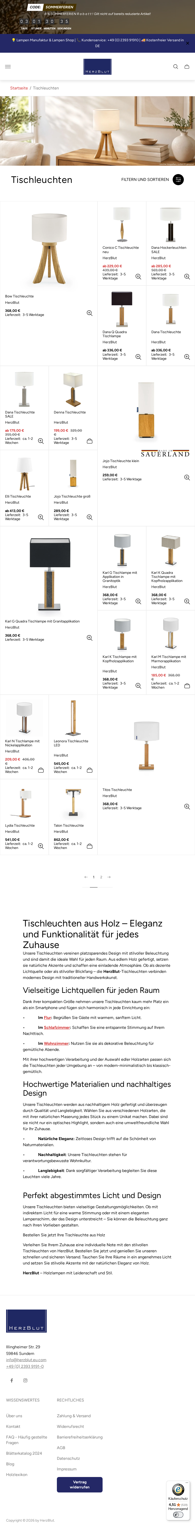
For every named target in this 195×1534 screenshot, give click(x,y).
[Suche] (175, 66)
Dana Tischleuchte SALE (20, 414)
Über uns (14, 1415)
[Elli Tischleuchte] (24, 473)
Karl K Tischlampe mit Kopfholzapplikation (120, 659)
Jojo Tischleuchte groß (72, 497)
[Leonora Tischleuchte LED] (73, 718)
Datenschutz (68, 1458)
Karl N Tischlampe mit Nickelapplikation (22, 743)
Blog (10, 1464)
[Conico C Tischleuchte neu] (122, 224)
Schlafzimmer (57, 1027)
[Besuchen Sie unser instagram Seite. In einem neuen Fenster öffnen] (25, 1380)
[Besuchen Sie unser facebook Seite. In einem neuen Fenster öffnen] (11, 1380)
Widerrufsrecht (70, 1426)
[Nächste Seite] (109, 881)
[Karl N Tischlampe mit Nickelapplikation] (24, 718)
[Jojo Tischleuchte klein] (146, 414)
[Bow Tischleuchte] (48, 249)
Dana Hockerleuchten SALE (168, 250)
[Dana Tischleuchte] (170, 309)
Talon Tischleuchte (69, 826)
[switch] (178, 1515)
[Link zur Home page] (26, 1322)
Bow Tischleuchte (19, 296)
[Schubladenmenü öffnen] (7, 66)
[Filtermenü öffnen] (178, 179)
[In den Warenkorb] (89, 441)
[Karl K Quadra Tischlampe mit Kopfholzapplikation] (170, 549)
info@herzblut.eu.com (26, 1359)
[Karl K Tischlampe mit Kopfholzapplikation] (122, 633)
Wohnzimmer (56, 1043)
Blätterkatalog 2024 (24, 1453)
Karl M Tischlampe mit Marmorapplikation (168, 659)
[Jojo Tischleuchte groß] (73, 473)
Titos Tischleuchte (117, 790)
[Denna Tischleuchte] (73, 389)
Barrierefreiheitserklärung (80, 1437)
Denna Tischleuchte (70, 412)
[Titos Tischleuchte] (146, 742)
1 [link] (93, 877)
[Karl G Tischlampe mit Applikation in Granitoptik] (122, 549)
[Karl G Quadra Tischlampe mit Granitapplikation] (48, 574)
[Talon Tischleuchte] (73, 802)
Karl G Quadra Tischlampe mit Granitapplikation (42, 621)
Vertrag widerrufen (80, 1485)
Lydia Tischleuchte (20, 826)
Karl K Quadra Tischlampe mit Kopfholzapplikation (167, 577)
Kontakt (13, 1426)
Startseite (19, 88)
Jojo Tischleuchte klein (121, 461)
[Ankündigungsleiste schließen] (187, 43)
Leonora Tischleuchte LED (71, 743)
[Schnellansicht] (89, 313)
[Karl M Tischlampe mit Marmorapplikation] (170, 633)
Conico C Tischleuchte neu (121, 250)
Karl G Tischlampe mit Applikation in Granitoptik (120, 577)
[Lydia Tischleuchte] (24, 802)
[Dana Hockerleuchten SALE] (170, 224)
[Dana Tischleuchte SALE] (24, 389)
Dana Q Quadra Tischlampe (115, 334)
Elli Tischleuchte (18, 497)
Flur (47, 1017)
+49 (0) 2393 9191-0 (25, 1366)
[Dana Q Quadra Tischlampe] (122, 309)
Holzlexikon (16, 1474)
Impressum (67, 1469)
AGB (61, 1447)
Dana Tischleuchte (166, 332)
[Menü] (187, 1484)
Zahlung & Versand (74, 1415)
